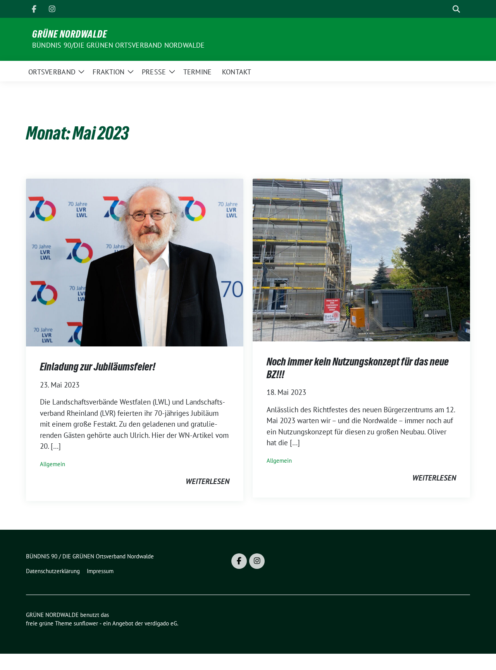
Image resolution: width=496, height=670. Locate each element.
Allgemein (52, 464)
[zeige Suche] (456, 9)
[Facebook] (34, 9)
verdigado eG (161, 623)
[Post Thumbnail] (134, 261)
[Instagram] (52, 9)
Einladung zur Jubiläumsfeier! (97, 366)
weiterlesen (207, 481)
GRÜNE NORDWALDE (69, 34)
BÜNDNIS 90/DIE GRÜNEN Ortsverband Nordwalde (118, 45)
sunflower (86, 623)
